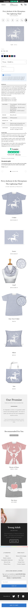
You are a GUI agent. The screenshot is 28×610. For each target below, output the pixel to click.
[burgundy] (9, 56)
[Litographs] (14, 5)
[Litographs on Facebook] (18, 596)
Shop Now (14, 541)
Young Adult (14, 435)
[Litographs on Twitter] (13, 596)
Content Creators (21, 564)
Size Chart (21, 560)
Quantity (3, 66)
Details (3, 84)
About (7, 556)
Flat (12, 44)
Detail (15, 44)
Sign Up (14, 585)
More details (21, 136)
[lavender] (14, 56)
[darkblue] (7, 56)
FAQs (21, 558)
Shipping (4, 132)
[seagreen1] (12, 56)
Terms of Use (7, 562)
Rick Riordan (14, 15)
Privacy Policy (7, 564)
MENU (4, 5)
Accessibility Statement (7, 560)
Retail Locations (7, 558)
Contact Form (21, 562)
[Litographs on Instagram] (23, 596)
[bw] (5, 56)
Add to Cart (14, 605)
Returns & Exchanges (21, 556)
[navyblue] (2, 56)
